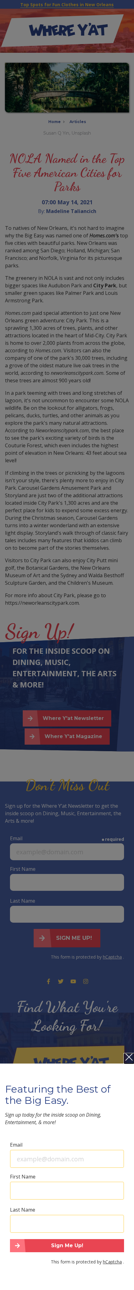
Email (16, 1144)
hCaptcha (112, 1262)
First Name (23, 1176)
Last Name (22, 1209)
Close (129, 1059)
